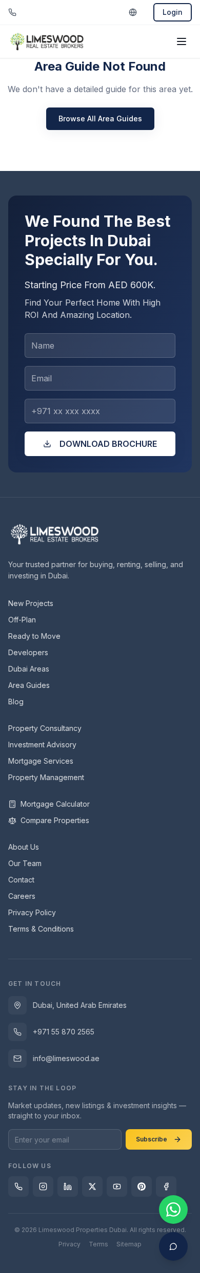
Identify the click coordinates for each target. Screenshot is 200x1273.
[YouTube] (117, 1186)
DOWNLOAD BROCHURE (108, 444)
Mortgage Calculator (55, 804)
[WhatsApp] (18, 1186)
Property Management (46, 777)
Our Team (25, 863)
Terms (98, 1244)
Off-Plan (22, 619)
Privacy (69, 1244)
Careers (21, 896)
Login (173, 12)
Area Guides (29, 685)
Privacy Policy (32, 912)
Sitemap (129, 1244)
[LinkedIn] (67, 1186)
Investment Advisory (42, 744)
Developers (28, 652)
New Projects (30, 603)
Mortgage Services (40, 761)
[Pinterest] (141, 1186)
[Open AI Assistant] (173, 1246)
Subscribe (151, 1139)
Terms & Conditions (41, 928)
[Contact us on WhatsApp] (173, 1209)
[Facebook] (166, 1186)
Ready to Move (34, 636)
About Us (23, 847)
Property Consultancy (45, 728)
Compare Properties (55, 820)
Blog (16, 701)
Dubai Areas (28, 668)
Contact (21, 879)
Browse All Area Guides (100, 118)
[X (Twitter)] (92, 1186)
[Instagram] (43, 1186)
